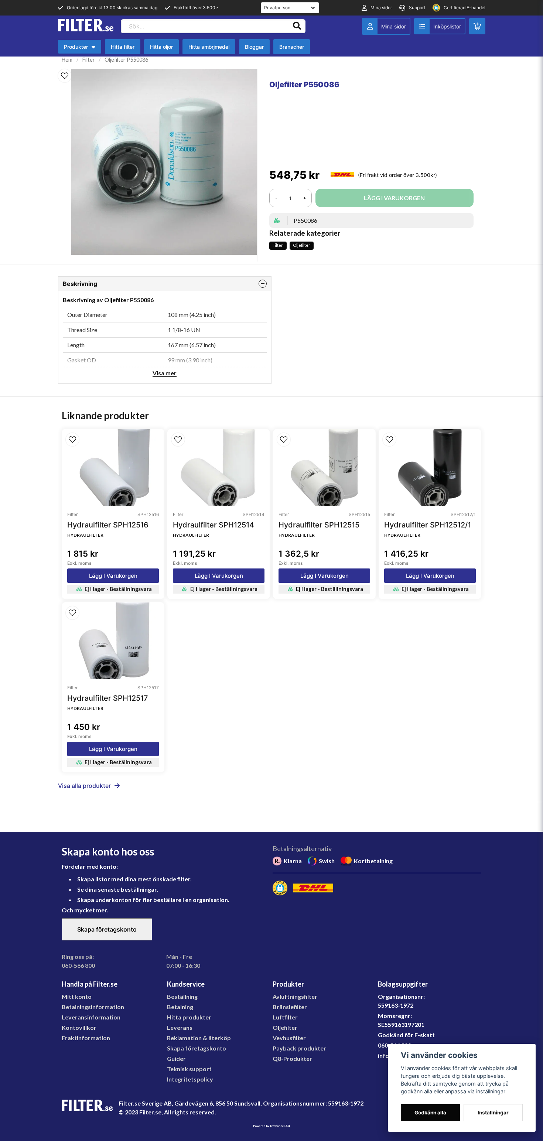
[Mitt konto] (386, 26)
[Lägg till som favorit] (439, 26)
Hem (67, 60)
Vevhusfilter (289, 1037)
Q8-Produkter (292, 1058)
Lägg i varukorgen (113, 575)
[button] (64, 75)
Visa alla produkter (84, 785)
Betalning (180, 1006)
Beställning (182, 996)
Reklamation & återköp (199, 1037)
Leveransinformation (91, 1017)
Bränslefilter (290, 1006)
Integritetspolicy (190, 1079)
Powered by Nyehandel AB (271, 1126)
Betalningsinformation (93, 1006)
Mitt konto (77, 996)
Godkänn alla (430, 1113)
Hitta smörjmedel (208, 47)
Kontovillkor (79, 1027)
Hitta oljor (161, 47)
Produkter (81, 49)
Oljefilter (301, 245)
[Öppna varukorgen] (477, 26)
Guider (176, 1058)
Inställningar (493, 1113)
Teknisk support (189, 1068)
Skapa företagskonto (107, 929)
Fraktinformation (86, 1037)
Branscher (291, 47)
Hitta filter (122, 47)
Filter (88, 60)
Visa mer (165, 372)
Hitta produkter (189, 1017)
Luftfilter (285, 1017)
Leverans (179, 1027)
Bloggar (254, 47)
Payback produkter (299, 1048)
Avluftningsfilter (295, 996)
